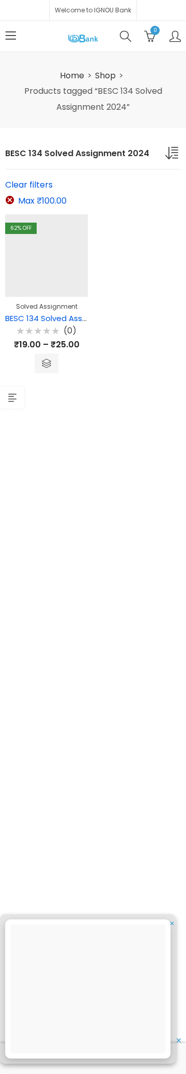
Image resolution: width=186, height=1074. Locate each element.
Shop (105, 75)
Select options (46, 363)
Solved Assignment (47, 306)
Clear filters (29, 185)
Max (42, 201)
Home (72, 75)
